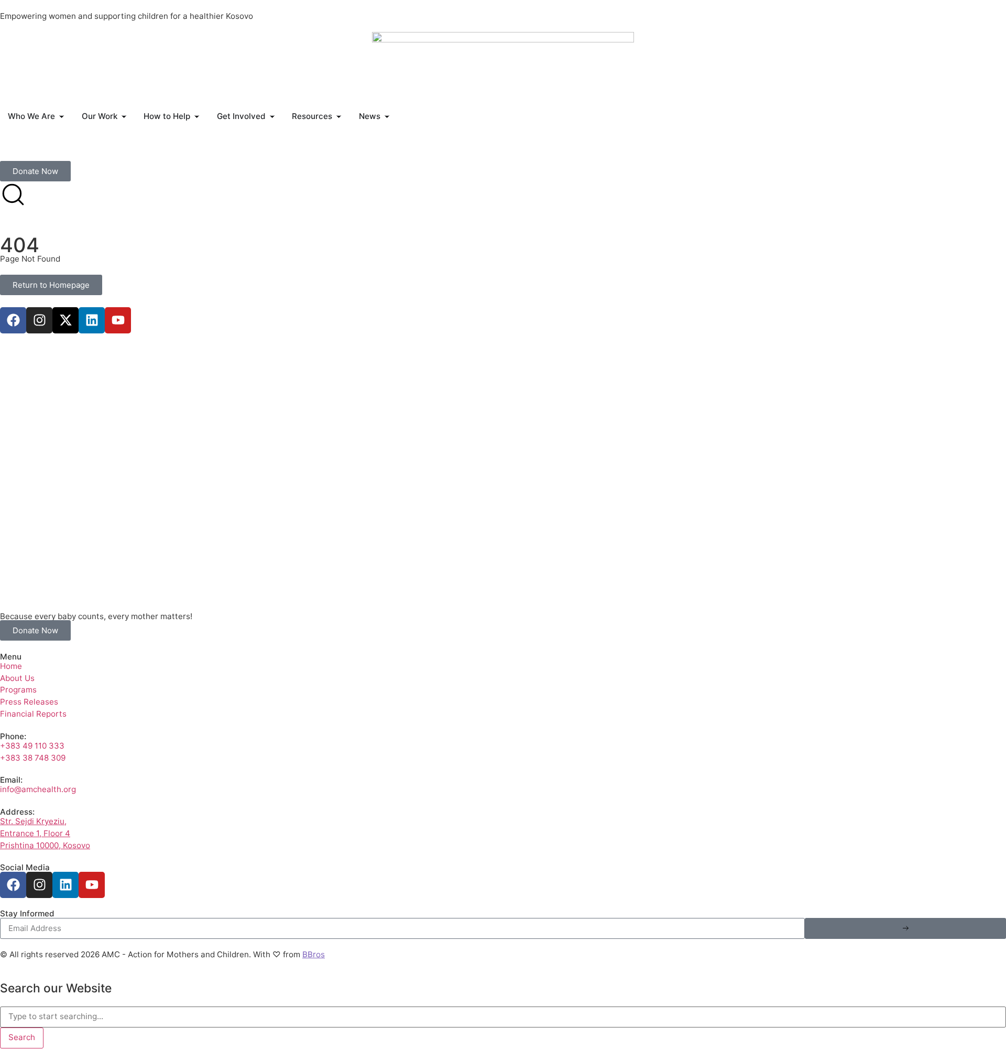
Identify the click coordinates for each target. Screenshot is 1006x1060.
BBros (313, 954)
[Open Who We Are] (61, 117)
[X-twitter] (65, 320)
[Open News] (387, 117)
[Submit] (905, 928)
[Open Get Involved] (272, 117)
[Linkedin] (92, 320)
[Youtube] (118, 320)
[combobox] (503, 1017)
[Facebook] (13, 320)
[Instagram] (39, 320)
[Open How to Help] (197, 117)
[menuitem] (14, 150)
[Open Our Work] (124, 117)
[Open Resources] (339, 117)
